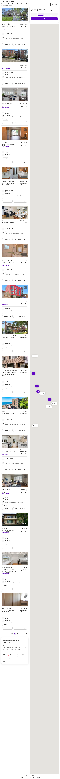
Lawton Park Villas (7, 450)
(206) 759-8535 (5, 414)
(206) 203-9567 (6, 107)
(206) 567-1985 (5, 304)
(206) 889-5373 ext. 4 (7, 532)
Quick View (7, 44)
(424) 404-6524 (6, 223)
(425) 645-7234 (6, 265)
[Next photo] (26, 14)
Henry (4, 220)
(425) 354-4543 (6, 68)
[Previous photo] (3, 14)
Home (2, 1)
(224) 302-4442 (6, 185)
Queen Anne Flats (7, 300)
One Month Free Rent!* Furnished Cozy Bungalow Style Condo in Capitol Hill (9, 260)
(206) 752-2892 (6, 573)
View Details (7, 316)
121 (23, 633)
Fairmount (5, 411)
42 (17, 633)
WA (6, 1)
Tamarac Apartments (8, 181)
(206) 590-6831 (5, 146)
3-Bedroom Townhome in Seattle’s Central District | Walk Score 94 (9, 372)
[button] (54, 403)
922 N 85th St (6, 489)
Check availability (20, 44)
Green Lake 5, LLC (7, 608)
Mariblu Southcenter (8, 103)
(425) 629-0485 (6, 29)
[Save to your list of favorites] (25, 10)
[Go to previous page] (3, 634)
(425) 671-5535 (5, 454)
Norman (4, 64)
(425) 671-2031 (5, 612)
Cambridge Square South (9, 335)
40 (12, 633)
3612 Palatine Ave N (7, 528)
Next (44, 18)
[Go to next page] (26, 634)
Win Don (4, 142)
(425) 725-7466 (5, 376)
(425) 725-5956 (5, 493)
